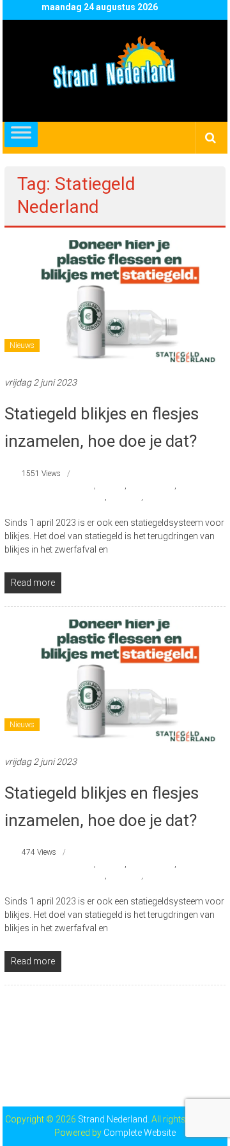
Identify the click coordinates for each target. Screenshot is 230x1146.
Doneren (111, 485)
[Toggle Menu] (21, 134)
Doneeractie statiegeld (58, 485)
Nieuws (22, 345)
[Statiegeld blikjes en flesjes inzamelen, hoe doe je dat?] (115, 301)
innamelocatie (151, 485)
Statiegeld (125, 497)
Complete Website (139, 1133)
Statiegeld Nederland (179, 497)
